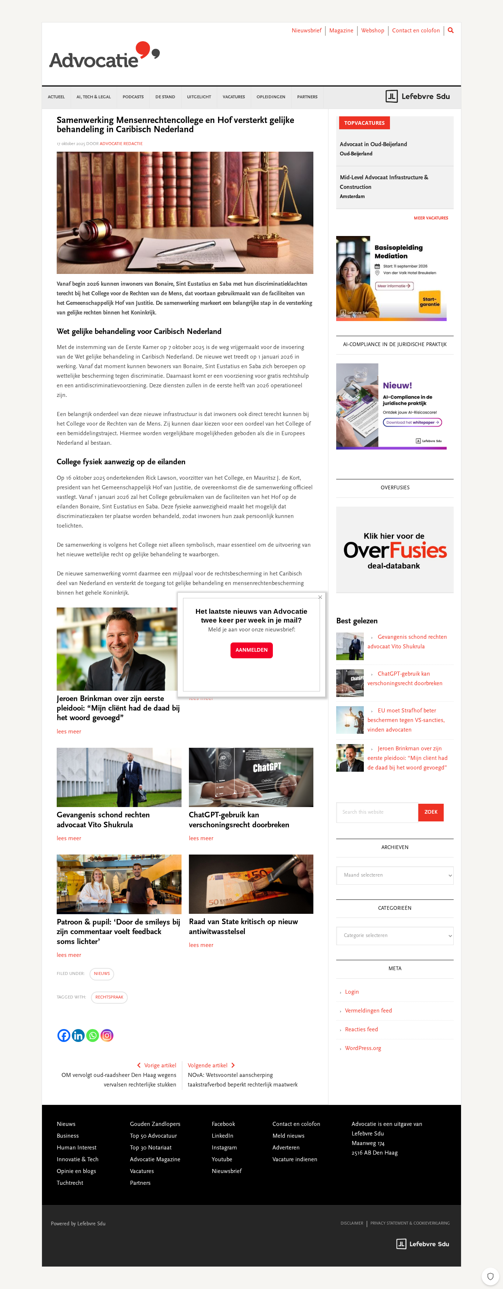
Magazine (341, 31)
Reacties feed (361, 1030)
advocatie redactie (121, 144)
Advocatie (104, 57)
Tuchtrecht (70, 1183)
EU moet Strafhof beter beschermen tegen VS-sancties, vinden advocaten (406, 720)
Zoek (434, 812)
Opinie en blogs (76, 1171)
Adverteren (286, 1148)
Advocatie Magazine (155, 1160)
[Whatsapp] (92, 1035)
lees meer (69, 732)
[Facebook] (63, 1035)
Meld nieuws (288, 1136)
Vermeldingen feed (368, 1011)
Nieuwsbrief (306, 31)
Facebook (223, 1124)
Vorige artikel (160, 1066)
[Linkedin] (78, 1035)
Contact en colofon (416, 31)
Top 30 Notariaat (151, 1148)
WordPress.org (363, 1049)
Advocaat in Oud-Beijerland (373, 145)
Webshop (372, 31)
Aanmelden (252, 650)
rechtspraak (109, 997)
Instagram (224, 1148)
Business (68, 1136)
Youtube (222, 1160)
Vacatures (142, 1171)
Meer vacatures (431, 218)
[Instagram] (107, 1035)
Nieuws (102, 974)
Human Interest (76, 1148)
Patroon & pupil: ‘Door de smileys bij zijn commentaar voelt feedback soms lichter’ (118, 932)
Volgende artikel (208, 1066)
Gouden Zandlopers (155, 1124)
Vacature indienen (294, 1160)
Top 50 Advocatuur (153, 1136)
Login (352, 992)
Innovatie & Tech (78, 1160)
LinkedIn (222, 1136)
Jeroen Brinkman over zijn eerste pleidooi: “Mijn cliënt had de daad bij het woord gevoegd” (118, 709)
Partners (140, 1183)
